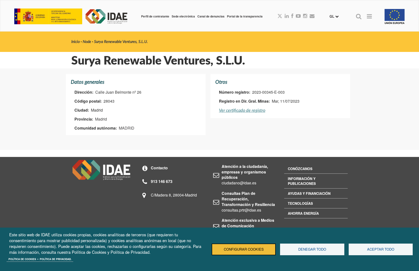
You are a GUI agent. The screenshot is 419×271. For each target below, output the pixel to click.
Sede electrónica (183, 16)
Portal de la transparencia (245, 16)
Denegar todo (312, 249)
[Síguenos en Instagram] (305, 16)
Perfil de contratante (155, 16)
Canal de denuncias (211, 16)
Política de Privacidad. (56, 259)
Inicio (75, 42)
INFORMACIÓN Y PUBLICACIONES (302, 181)
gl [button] (332, 16)
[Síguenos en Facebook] (292, 16)
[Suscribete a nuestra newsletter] (312, 16)
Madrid (101, 119)
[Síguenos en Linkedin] (287, 16)
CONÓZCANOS (300, 168)
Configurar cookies (244, 249)
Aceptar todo (380, 249)
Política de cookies (22, 259)
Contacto (159, 168)
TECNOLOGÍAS (300, 203)
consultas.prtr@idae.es (241, 210)
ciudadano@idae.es (239, 183)
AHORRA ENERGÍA (303, 213)
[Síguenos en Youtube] (298, 16)
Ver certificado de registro (242, 110)
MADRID (126, 128)
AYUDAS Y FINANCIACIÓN (309, 193)
